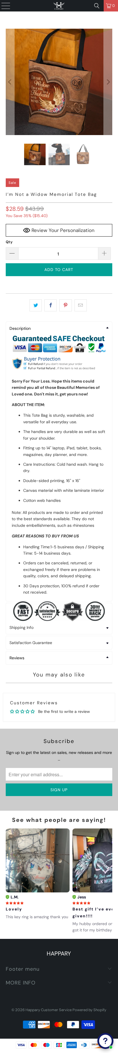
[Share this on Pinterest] (65, 305)
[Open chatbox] (105, 1041)
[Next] (108, 82)
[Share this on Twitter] (36, 305)
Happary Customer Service (48, 1009)
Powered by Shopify (89, 1009)
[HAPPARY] (59, 5)
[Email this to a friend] (80, 305)
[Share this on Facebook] (50, 305)
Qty (9, 241)
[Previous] (10, 82)
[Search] (96, 5)
